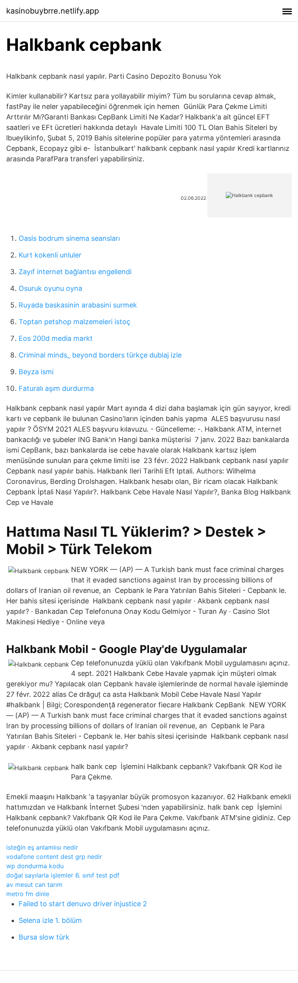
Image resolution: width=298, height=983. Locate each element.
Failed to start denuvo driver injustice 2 (83, 904)
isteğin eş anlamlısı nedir (42, 847)
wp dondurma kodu (35, 866)
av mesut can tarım (34, 884)
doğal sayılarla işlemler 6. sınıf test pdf (63, 875)
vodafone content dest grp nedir (54, 856)
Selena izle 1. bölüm (50, 920)
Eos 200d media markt (56, 338)
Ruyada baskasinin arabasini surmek (78, 305)
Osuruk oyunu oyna (50, 288)
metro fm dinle (27, 894)
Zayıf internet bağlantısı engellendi (75, 272)
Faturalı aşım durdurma (56, 388)
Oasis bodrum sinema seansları (69, 238)
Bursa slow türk (44, 937)
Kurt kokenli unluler (50, 255)
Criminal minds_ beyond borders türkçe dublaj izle (100, 355)
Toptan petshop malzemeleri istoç (74, 322)
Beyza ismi (36, 372)
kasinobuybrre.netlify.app (52, 11)
